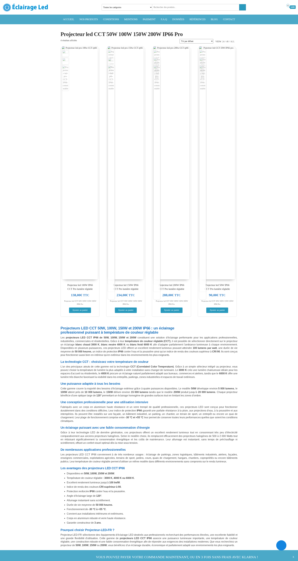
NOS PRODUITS (88, 19)
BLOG (214, 19)
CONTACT (229, 19)
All (232, 41)
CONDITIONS (111, 19)
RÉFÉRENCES (197, 19)
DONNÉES (178, 19)
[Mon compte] (281, 7)
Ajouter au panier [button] (80, 310)
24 (223, 41)
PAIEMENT (149, 19)
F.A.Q (164, 19)
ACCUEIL (68, 19)
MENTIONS (131, 19)
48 (227, 41)
